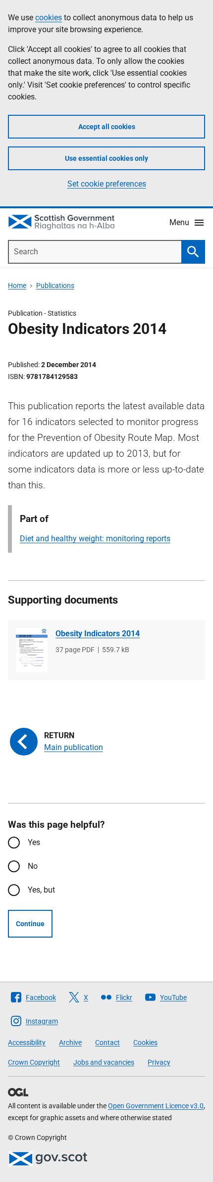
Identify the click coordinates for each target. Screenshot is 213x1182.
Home (17, 285)
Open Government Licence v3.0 (156, 1106)
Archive (70, 1042)
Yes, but (41, 890)
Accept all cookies (106, 127)
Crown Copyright (34, 1062)
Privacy (159, 1062)
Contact (107, 1042)
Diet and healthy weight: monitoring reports (95, 538)
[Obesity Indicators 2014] (32, 650)
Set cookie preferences (106, 184)
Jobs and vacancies (103, 1062)
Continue (30, 924)
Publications (55, 285)
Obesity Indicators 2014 (97, 633)
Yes (34, 842)
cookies (48, 17)
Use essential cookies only (106, 158)
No (33, 866)
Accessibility (27, 1042)
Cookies (145, 1042)
